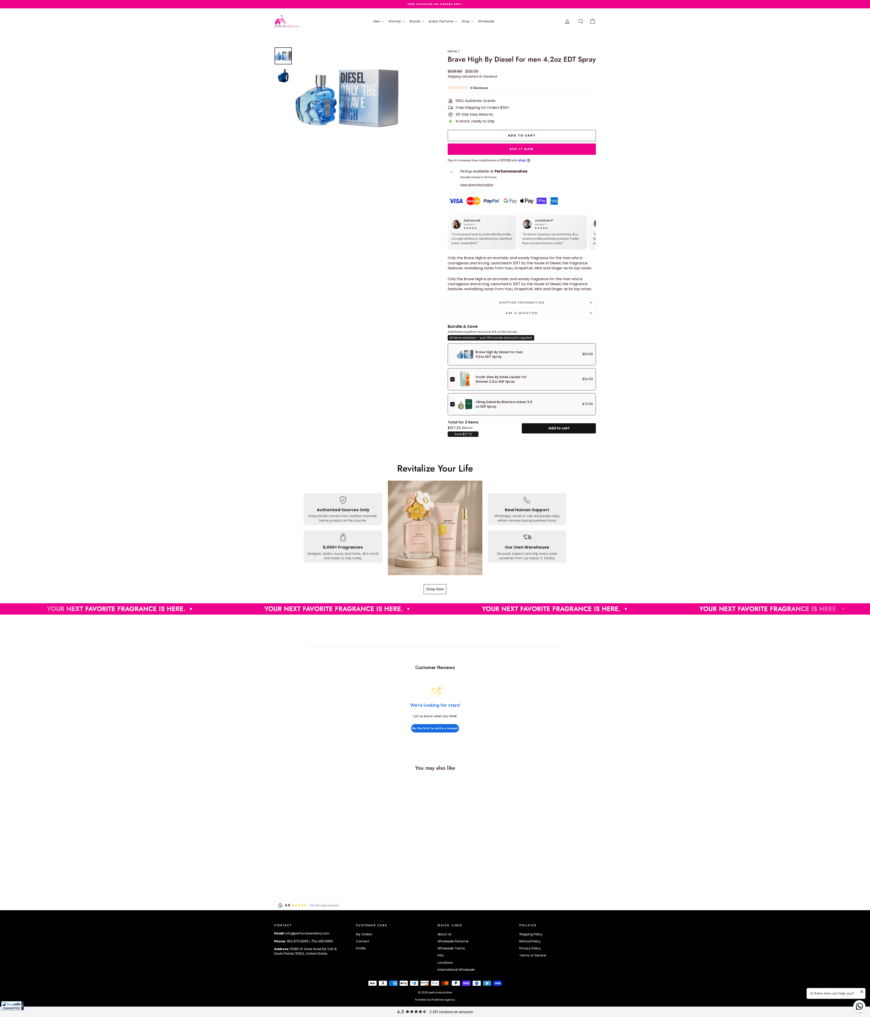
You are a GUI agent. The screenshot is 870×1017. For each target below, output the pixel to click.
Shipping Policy (531, 934)
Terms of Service (532, 955)
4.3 (400, 1012)
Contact (362, 941)
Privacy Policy (530, 948)
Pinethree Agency (443, 1000)
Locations (445, 962)
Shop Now (435, 589)
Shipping (454, 76)
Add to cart (559, 428)
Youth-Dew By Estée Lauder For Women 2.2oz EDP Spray (501, 379)
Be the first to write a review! (435, 728)
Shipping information (521, 302)
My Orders (364, 934)
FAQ (440, 955)
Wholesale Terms (451, 948)
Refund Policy (530, 941)
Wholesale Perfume (453, 941)
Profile (361, 948)
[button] (12, 1005)
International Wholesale (456, 969)
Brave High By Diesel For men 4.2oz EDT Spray (499, 354)
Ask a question (522, 313)
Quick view (312, 854)
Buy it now (522, 149)
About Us (444, 934)
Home (452, 51)
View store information (476, 185)
